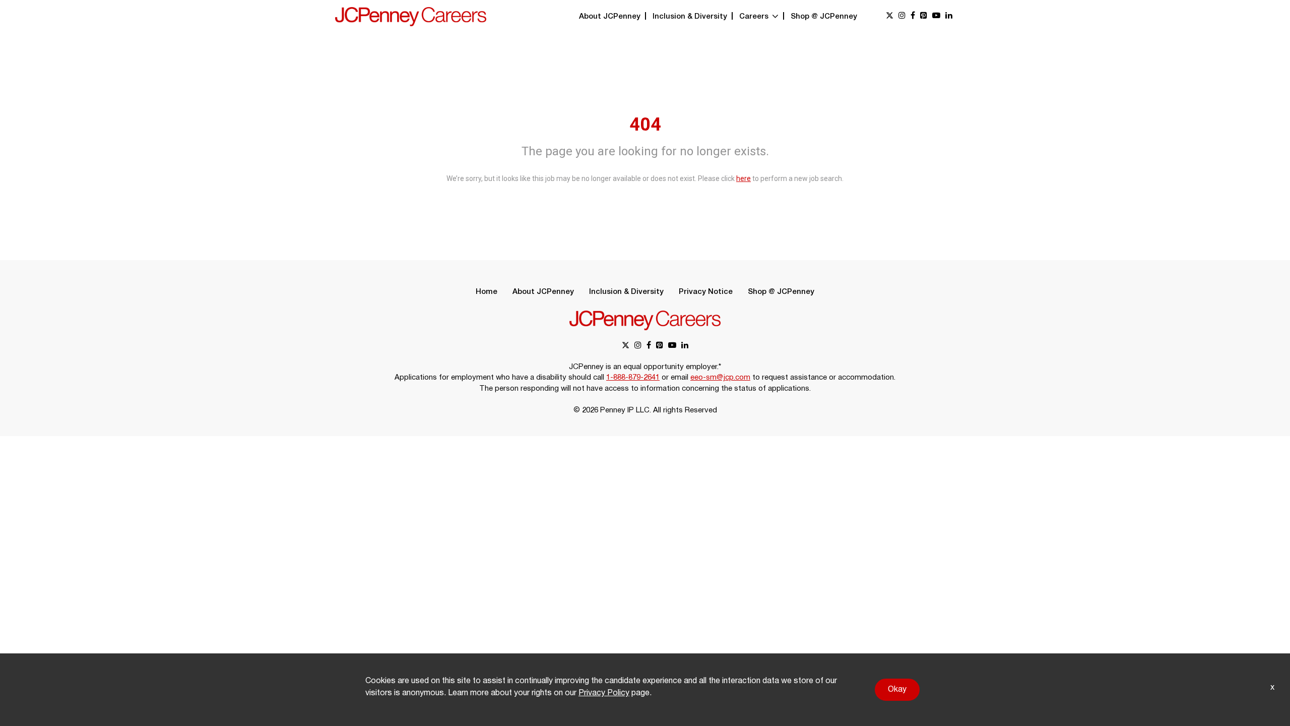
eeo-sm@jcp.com (720, 377)
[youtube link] (936, 16)
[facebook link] (913, 16)
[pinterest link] (924, 16)
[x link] (889, 16)
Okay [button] (897, 689)
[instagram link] (902, 16)
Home (486, 291)
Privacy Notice (706, 291)
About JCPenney (609, 16)
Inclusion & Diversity (690, 16)
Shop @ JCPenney (824, 16)
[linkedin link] (949, 16)
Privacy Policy (603, 693)
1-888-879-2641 (633, 377)
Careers (754, 16)
